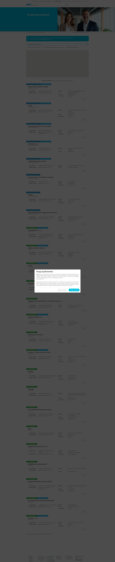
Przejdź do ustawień (62, 290)
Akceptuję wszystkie (74, 290)
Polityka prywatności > (40, 278)
